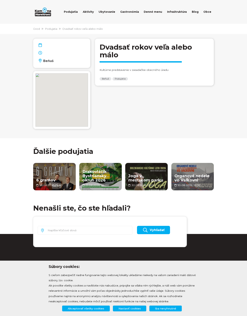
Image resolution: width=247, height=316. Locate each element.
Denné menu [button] (153, 11)
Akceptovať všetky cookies (86, 308)
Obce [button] (207, 11)
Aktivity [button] (88, 11)
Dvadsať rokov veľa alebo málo (82, 28)
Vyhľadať (157, 230)
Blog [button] (195, 11)
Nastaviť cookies (129, 308)
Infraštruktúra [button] (177, 11)
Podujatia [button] (71, 11)
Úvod (36, 28)
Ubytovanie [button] (107, 11)
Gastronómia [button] (129, 11)
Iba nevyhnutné (165, 308)
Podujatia (51, 28)
